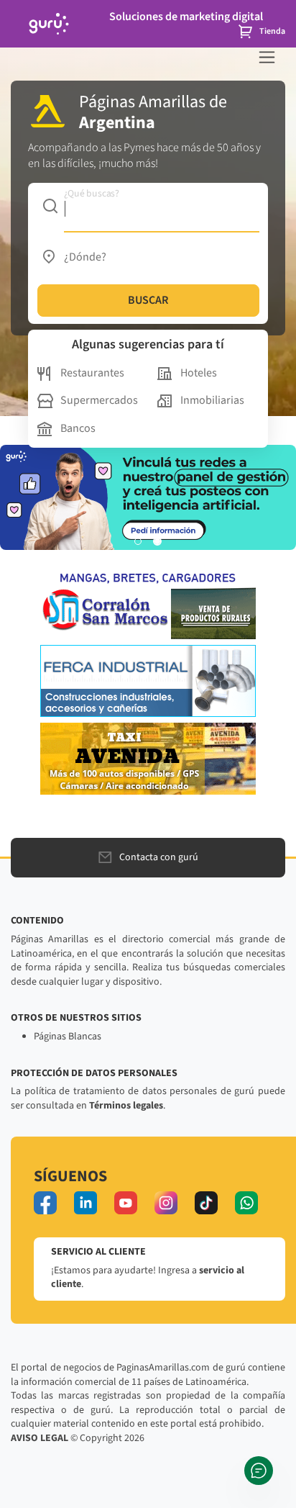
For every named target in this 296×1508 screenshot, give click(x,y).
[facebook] (45, 1202)
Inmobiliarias (212, 400)
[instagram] (165, 1202)
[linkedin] (85, 1202)
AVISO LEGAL (39, 1438)
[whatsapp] (246, 1202)
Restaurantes (92, 373)
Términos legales (126, 1105)
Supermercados (99, 400)
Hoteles (198, 373)
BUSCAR (148, 300)
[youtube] (125, 1202)
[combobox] (148, 206)
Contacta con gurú (158, 857)
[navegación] (267, 57)
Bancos (78, 428)
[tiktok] (206, 1202)
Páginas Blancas (67, 1036)
